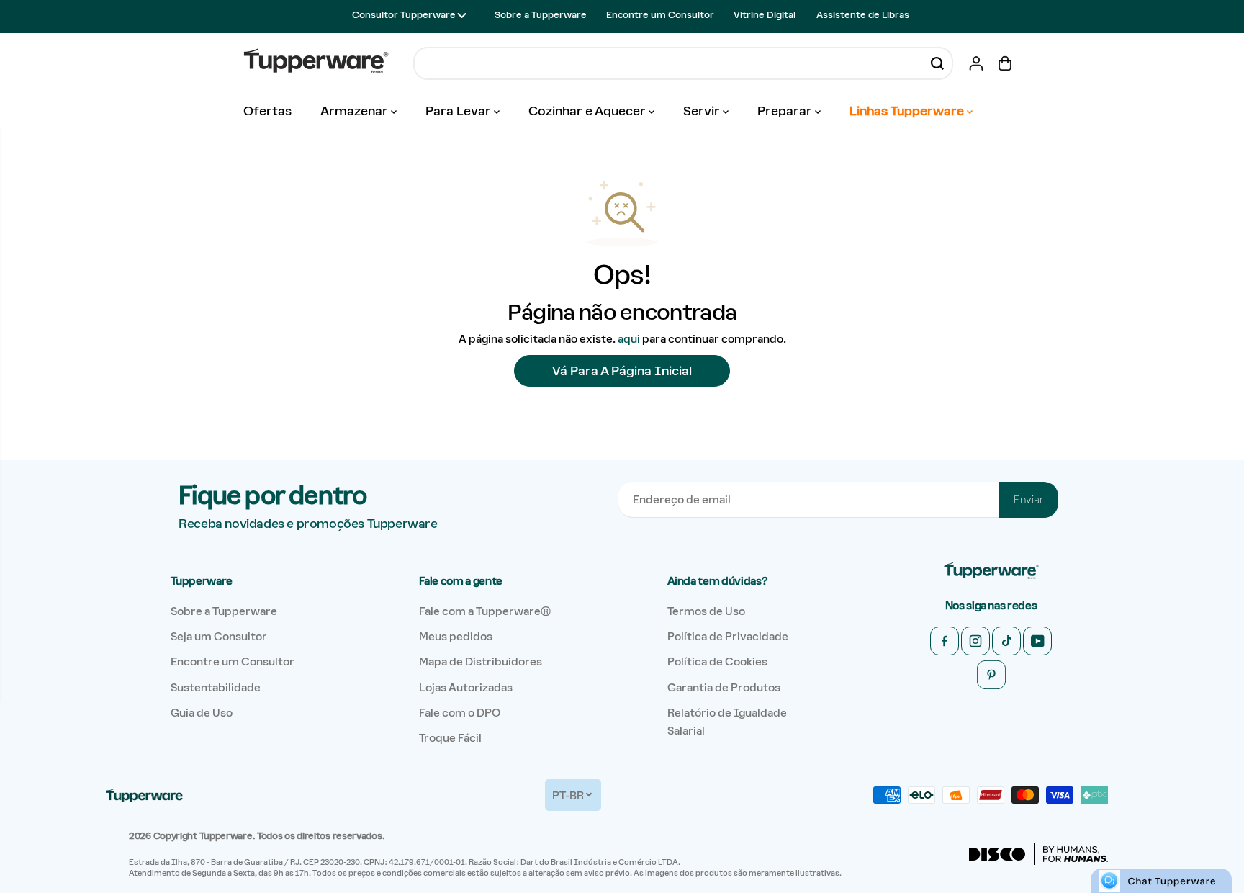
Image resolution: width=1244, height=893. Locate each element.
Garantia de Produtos (723, 687)
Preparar (786, 111)
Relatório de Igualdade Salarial (727, 721)
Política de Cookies (717, 661)
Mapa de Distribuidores (480, 661)
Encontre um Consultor (660, 14)
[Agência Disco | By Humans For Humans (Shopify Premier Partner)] (1038, 854)
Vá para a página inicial (622, 371)
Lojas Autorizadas (466, 687)
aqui (629, 339)
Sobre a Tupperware (541, 14)
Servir (703, 111)
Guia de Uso (202, 712)
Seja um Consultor (219, 636)
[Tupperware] (316, 63)
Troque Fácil (450, 738)
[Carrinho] (1005, 63)
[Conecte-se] (976, 63)
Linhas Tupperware (908, 111)
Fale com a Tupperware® (485, 611)
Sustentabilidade (216, 687)
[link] (991, 571)
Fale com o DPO (459, 712)
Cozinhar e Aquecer (588, 111)
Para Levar (459, 111)
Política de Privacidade (727, 636)
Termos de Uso (706, 611)
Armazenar (355, 111)
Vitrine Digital (764, 14)
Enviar (1029, 500)
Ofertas (267, 111)
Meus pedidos (455, 636)
